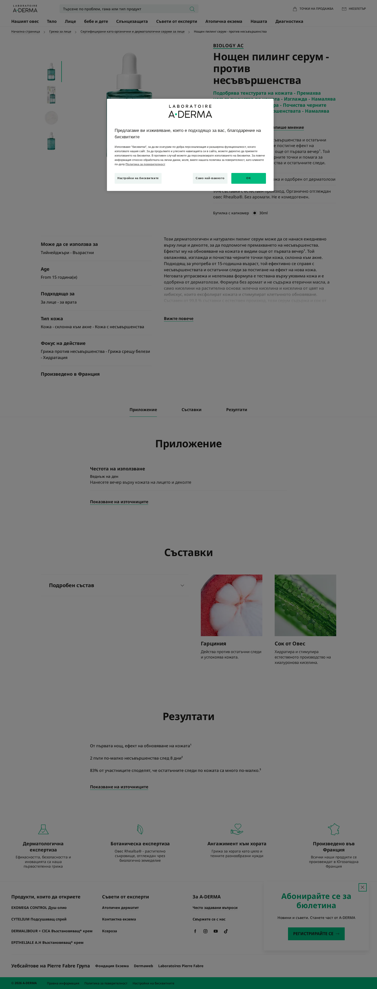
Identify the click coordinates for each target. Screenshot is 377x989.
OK (248, 178)
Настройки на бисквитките (138, 178)
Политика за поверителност (145, 164)
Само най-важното (210, 178)
